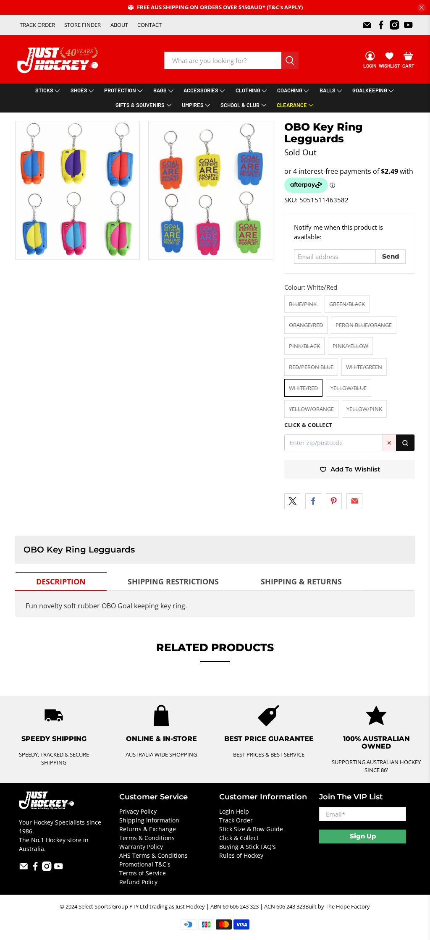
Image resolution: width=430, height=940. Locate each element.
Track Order (236, 820)
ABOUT (119, 25)
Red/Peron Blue (311, 367)
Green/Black (347, 304)
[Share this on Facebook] (313, 501)
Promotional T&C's (144, 864)
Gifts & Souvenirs (140, 105)
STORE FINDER (82, 25)
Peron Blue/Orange (364, 325)
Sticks (44, 90)
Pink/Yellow (350, 346)
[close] (421, 7)
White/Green (364, 367)
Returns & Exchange (147, 829)
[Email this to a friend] (354, 501)
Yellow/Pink (364, 409)
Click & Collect (239, 838)
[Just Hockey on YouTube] (408, 25)
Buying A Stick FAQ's (247, 847)
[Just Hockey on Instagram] (394, 25)
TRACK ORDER (37, 25)
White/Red (303, 388)
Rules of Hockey (241, 855)
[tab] (61, 581)
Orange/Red (306, 325)
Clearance (292, 105)
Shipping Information (149, 820)
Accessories (201, 90)
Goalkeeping (369, 90)
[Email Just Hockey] (367, 25)
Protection (120, 90)
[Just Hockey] (59, 60)
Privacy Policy (138, 811)
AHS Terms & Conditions (153, 855)
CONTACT (149, 25)
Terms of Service (142, 873)
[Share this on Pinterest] (334, 501)
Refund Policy (138, 882)
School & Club (240, 105)
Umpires (193, 105)
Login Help (234, 811)
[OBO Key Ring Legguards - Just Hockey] (78, 190)
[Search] (405, 443)
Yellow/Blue (348, 388)
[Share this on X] (292, 501)
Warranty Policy (141, 847)
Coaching (289, 90)
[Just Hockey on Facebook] (381, 25)
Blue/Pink (303, 304)
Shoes (79, 90)
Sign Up (363, 836)
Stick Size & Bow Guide (251, 829)
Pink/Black (304, 346)
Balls (328, 90)
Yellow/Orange (311, 409)
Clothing (248, 90)
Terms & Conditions (147, 838)
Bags (160, 90)
